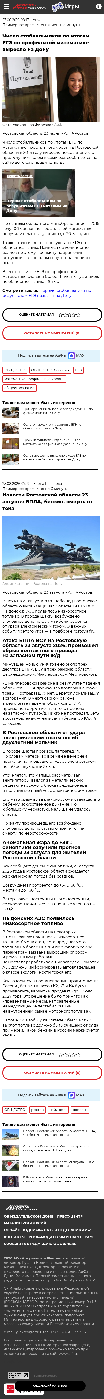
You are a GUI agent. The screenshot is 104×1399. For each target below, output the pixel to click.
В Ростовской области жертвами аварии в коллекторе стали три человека (55, 1179)
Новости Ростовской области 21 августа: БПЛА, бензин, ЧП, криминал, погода (59, 1164)
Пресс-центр (70, 1216)
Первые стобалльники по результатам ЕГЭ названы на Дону (46, 293)
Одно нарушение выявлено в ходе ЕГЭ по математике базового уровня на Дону (54, 457)
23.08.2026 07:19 (16, 483)
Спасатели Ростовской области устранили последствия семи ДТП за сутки (56, 1148)
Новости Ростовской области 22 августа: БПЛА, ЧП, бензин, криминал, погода (59, 1133)
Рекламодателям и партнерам (61, 1237)
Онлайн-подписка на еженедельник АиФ (47, 1230)
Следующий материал (50, 1385)
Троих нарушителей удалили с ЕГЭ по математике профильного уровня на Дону (55, 442)
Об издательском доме (28, 1216)
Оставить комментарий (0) (52, 333)
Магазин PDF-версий (25, 1223)
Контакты (14, 1237)
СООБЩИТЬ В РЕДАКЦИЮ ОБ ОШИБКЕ (40, 1244)
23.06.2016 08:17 (15, 20)
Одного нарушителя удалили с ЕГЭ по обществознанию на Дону (52, 426)
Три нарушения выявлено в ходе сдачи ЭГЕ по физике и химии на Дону (58, 411)
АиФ (58, 125)
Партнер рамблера (45, 1375)
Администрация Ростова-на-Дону (32, 583)
